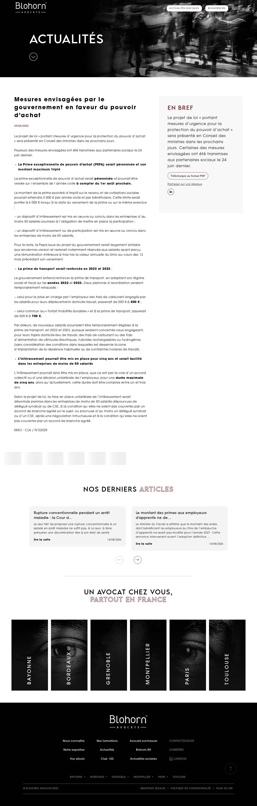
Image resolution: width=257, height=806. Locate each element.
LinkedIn (180, 759)
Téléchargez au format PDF (188, 175)
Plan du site (224, 788)
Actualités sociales (184, 8)
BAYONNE (76, 777)
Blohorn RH (216, 8)
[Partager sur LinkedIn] (170, 191)
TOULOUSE (179, 777)
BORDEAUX (97, 777)
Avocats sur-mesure (143, 741)
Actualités (107, 750)
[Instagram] (170, 199)
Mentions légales (153, 788)
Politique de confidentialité (191, 788)
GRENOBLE (119, 777)
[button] (137, 560)
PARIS (161, 777)
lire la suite (42, 539)
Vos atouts (77, 759)
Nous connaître (73, 741)
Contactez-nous (181, 741)
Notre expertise (73, 750)
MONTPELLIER (142, 777)
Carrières (176, 750)
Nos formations (107, 741)
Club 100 (107, 759)
